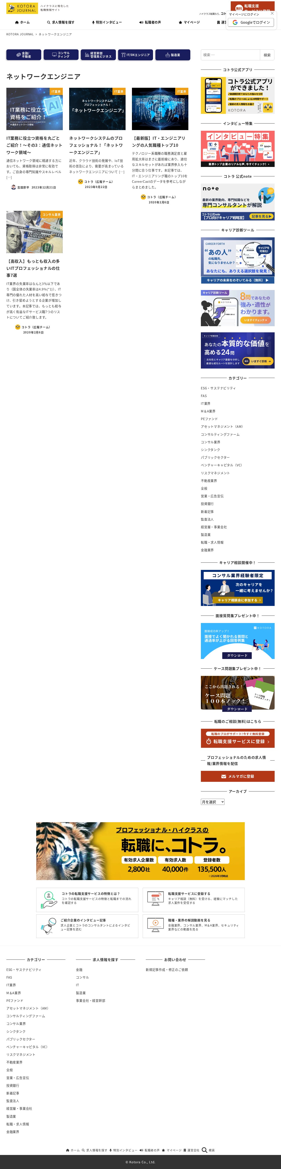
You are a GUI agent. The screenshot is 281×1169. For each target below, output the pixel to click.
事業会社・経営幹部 (90, 1000)
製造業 (206, 534)
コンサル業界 (210, 442)
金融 (79, 969)
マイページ (174, 1150)
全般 (204, 488)
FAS (204, 396)
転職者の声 (152, 1150)
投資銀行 (207, 503)
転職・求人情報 (212, 542)
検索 (267, 54)
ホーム (75, 1150)
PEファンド (209, 419)
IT (77, 985)
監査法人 (207, 519)
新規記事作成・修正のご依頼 (167, 969)
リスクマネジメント (215, 473)
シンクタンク (210, 450)
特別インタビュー (125, 1150)
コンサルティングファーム (220, 434)
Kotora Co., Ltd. (142, 1162)
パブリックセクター (215, 457)
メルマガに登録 (241, 776)
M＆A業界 (208, 411)
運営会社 (193, 1150)
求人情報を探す (96, 1150)
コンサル (82, 977)
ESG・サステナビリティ (218, 388)
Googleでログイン (255, 22)
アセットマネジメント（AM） (223, 426)
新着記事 (207, 511)
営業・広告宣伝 (212, 496)
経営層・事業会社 (214, 527)
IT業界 (206, 403)
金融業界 (207, 550)
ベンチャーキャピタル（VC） (222, 465)
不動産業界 (209, 480)
